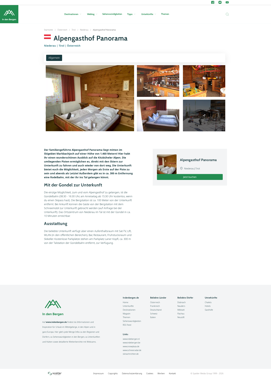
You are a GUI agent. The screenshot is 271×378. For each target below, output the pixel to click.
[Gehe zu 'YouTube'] (227, 2)
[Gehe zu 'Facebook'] (212, 2)
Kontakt (172, 373)
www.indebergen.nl (131, 339)
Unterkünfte (147, 14)
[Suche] (226, 14)
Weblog (90, 14)
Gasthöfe (209, 309)
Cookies (149, 373)
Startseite (48, 29)
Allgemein (54, 57)
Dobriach (181, 302)
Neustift (180, 317)
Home (125, 302)
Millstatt (181, 309)
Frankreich (155, 306)
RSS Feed (127, 325)
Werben (161, 373)
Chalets (208, 302)
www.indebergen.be (131, 342)
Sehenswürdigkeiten (112, 14)
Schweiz (153, 313)
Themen (165, 14)
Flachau (180, 313)
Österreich (62, 29)
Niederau (84, 29)
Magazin (126, 313)
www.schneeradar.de (132, 350)
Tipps (130, 14)
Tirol (74, 29)
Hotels (208, 306)
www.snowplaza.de (131, 346)
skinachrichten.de (131, 354)
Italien (153, 317)
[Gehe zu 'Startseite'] (9, 14)
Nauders (181, 306)
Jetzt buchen (189, 177)
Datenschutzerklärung (132, 373)
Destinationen (71, 14)
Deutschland (155, 309)
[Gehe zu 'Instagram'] (219, 2)
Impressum (98, 373)
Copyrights (113, 373)
